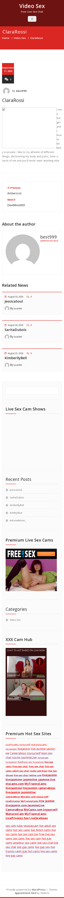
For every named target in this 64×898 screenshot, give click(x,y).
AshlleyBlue (16, 512)
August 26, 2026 (15, 325)
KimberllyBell (16, 358)
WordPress (39, 889)
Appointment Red (25, 893)
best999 (21, 90)
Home (5, 38)
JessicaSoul (14, 301)
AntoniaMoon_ (18, 520)
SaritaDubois (15, 329)
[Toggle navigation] (32, 19)
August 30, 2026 (15, 296)
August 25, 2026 (15, 353)
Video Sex (20, 38)
